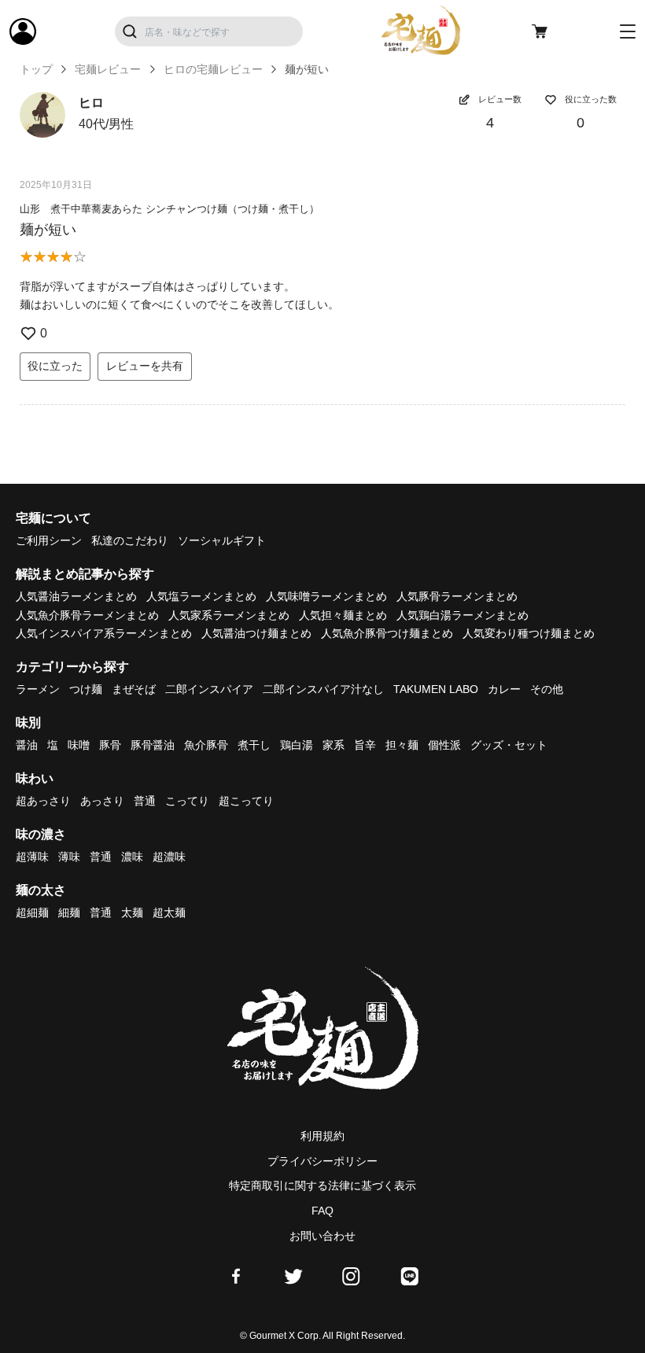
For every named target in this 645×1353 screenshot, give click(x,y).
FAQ (322, 1210)
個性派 (444, 745)
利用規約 (322, 1136)
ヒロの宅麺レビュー (213, 69)
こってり (187, 800)
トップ (36, 69)
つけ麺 (85, 689)
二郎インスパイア (209, 689)
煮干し (254, 745)
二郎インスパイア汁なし (323, 689)
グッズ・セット (508, 745)
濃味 (132, 856)
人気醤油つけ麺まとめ (256, 633)
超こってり (246, 800)
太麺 (132, 912)
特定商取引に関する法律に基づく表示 (322, 1185)
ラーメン (38, 689)
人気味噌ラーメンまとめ (326, 596)
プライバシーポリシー (322, 1161)
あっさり (102, 800)
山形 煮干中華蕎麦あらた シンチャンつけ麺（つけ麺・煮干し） (169, 209)
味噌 (79, 745)
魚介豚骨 (206, 745)
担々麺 (401, 745)
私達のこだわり (129, 540)
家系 (333, 745)
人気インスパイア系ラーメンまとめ (104, 633)
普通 (145, 800)
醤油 (27, 745)
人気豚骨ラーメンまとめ (457, 596)
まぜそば (134, 689)
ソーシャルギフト (222, 540)
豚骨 (110, 745)
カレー (504, 689)
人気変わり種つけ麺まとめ (529, 633)
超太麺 (169, 912)
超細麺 (32, 912)
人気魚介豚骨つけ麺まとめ (387, 633)
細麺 (69, 912)
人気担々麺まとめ (343, 615)
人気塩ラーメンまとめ (201, 596)
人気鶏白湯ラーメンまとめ (462, 615)
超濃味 (169, 856)
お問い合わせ (322, 1235)
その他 (546, 689)
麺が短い (48, 230)
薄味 (69, 856)
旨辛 (365, 745)
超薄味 (32, 856)
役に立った (55, 365)
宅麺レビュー (108, 69)
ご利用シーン (49, 540)
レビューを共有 (144, 365)
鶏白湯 (296, 745)
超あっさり (43, 800)
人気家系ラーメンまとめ (228, 615)
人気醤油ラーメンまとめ (76, 596)
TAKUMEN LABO (435, 689)
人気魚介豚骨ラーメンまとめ (87, 615)
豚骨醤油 (153, 745)
